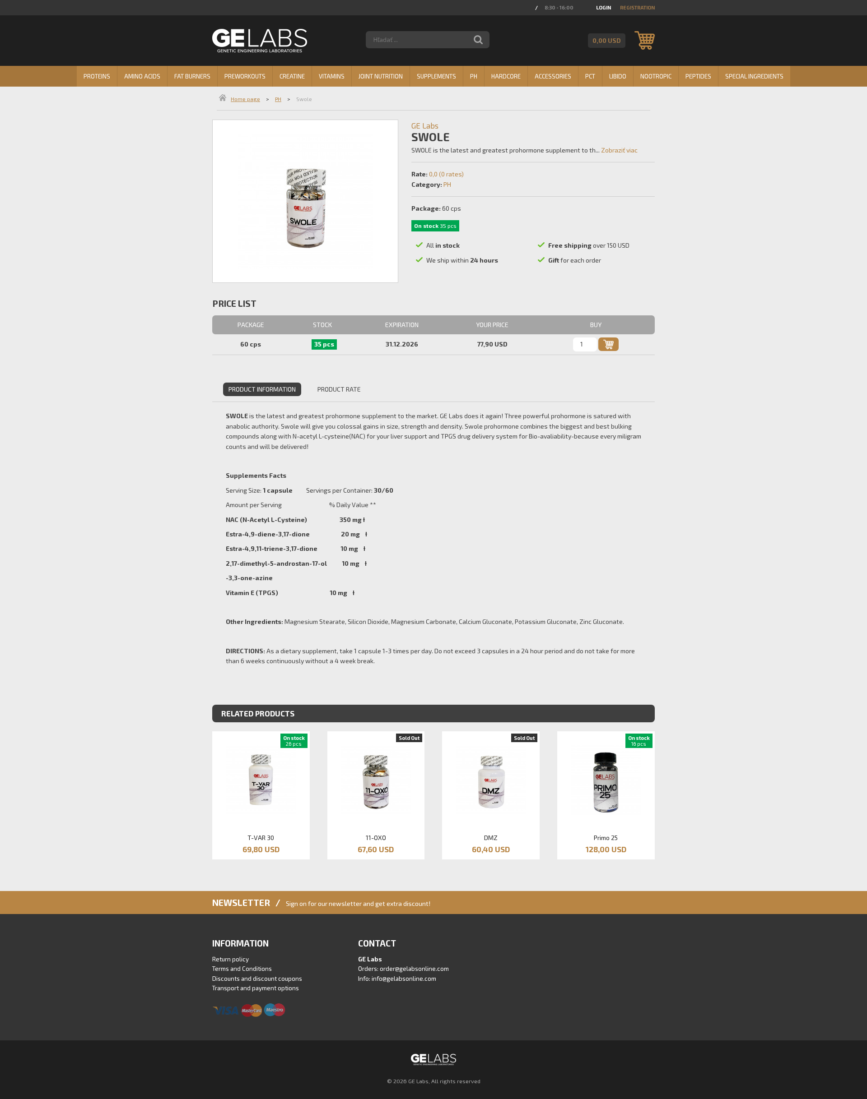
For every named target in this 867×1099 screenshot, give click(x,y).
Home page (245, 99)
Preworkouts (245, 76)
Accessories (553, 76)
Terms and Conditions (242, 968)
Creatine (292, 76)
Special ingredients (754, 76)
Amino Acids (142, 76)
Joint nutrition (381, 76)
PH (473, 76)
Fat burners (192, 76)
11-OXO (376, 837)
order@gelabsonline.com (414, 968)
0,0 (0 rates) (446, 174)
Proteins (97, 76)
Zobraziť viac (619, 150)
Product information (262, 389)
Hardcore (506, 76)
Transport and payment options (255, 988)
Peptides (698, 76)
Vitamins (332, 76)
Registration (637, 7)
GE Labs (424, 125)
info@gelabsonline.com (404, 978)
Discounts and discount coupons (257, 978)
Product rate (339, 389)
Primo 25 (606, 837)
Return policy (230, 959)
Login (603, 7)
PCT (590, 76)
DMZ (491, 837)
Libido (617, 76)
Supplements (436, 76)
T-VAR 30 (260, 837)
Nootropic (655, 76)
